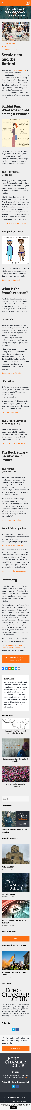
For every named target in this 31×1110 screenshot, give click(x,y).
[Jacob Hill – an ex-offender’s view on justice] (15, 819)
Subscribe (15, 1048)
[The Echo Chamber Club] (12, 3)
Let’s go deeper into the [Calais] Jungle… (15, 760)
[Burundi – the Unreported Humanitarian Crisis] (15, 723)
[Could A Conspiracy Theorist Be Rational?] (15, 909)
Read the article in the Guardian (14, 223)
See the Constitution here (12, 520)
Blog (5, 1101)
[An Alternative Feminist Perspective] (15, 774)
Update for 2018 (8, 867)
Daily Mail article (19, 70)
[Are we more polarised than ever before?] (15, 960)
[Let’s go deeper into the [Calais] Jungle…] (15, 747)
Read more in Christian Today (13, 443)
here (25, 1077)
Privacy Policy (22, 1101)
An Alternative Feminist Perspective (15, 785)
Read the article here (10, 412)
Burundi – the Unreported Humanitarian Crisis (15, 732)
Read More (19, 1107)
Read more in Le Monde (11, 373)
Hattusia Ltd (19, 1097)
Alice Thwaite (8, 46)
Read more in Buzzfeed (11, 280)
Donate (12, 1101)
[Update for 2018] (15, 854)
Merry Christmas (8, 894)
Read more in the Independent (14, 571)
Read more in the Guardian (12, 546)
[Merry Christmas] (15, 882)
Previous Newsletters (11, 49)
